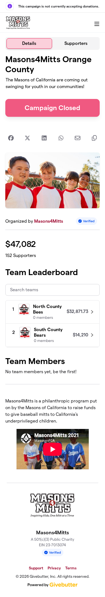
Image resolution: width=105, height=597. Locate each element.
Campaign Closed (52, 107)
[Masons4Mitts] (18, 23)
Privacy (54, 568)
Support (36, 568)
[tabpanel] (52, 264)
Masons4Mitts (48, 221)
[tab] (29, 43)
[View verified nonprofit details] (86, 221)
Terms (70, 568)
